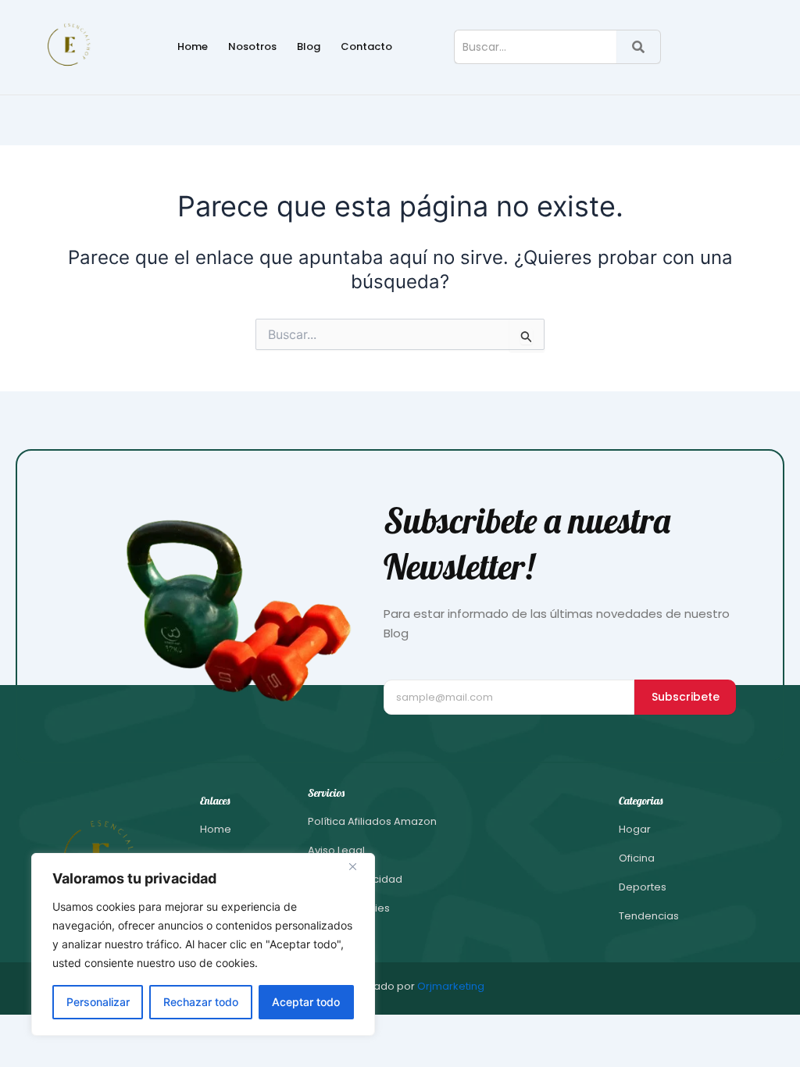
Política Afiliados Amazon (372, 821)
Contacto (366, 46)
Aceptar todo (306, 1001)
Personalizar (98, 1001)
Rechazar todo (200, 1001)
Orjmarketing (450, 986)
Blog (308, 46)
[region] (203, 944)
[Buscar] (638, 47)
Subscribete (686, 697)
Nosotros (252, 46)
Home (192, 46)
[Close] (358, 866)
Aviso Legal (336, 850)
